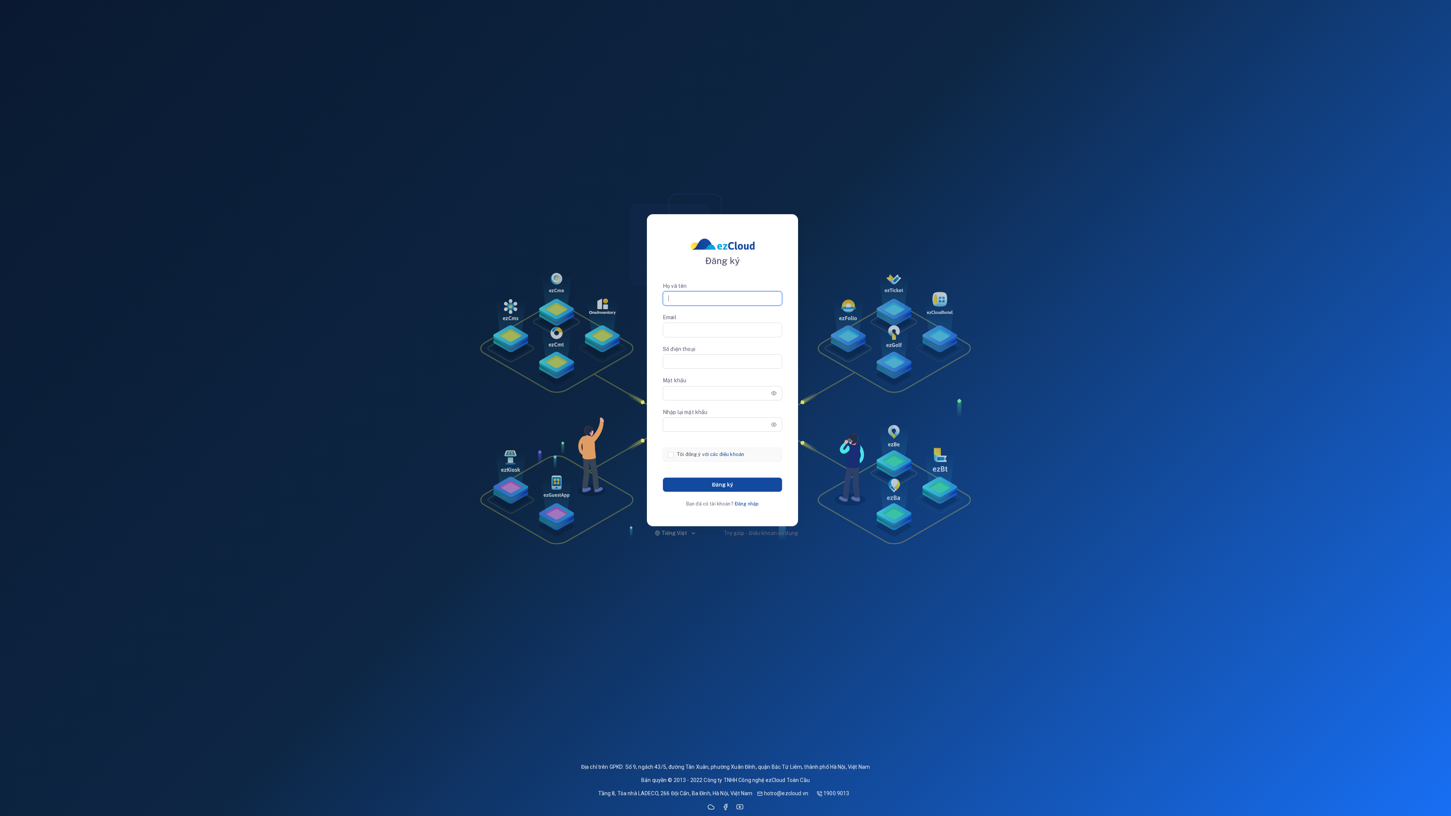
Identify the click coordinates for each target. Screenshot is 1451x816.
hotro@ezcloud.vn (785, 793)
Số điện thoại (679, 349)
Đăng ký (722, 485)
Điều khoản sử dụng (773, 533)
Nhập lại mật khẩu (685, 412)
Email (669, 317)
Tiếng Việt (673, 533)
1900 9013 (835, 793)
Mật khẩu (674, 380)
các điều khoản (727, 454)
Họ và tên (675, 286)
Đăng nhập (747, 504)
